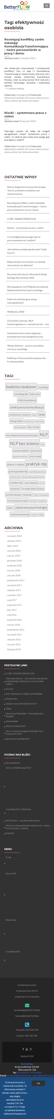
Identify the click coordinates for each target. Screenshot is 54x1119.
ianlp (41, 414)
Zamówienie (12, 721)
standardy (15, 488)
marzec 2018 (13, 570)
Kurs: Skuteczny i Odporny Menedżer (24, 693)
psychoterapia (15, 477)
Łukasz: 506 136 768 (27, 1035)
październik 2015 (15, 629)
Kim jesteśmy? (13, 762)
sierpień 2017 (14, 590)
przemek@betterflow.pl (19, 1075)
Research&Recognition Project (33, 477)
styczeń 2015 (14, 644)
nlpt (42, 444)
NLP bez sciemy (24, 443)
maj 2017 (11, 600)
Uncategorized (23, 94)
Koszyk (9, 688)
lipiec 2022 (12, 545)
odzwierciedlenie (21, 450)
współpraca (42, 501)
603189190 (23, 1072)
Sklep (8, 708)
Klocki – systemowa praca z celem (25, 227)
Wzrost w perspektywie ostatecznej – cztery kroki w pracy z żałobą (28, 826)
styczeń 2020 (14, 550)
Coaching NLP (13, 951)
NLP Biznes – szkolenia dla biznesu (23, 820)
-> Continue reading (14, 88)
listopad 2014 (14, 649)
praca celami (36, 97)
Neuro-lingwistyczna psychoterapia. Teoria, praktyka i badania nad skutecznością (26, 190)
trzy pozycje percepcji (18, 501)
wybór (10, 508)
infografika (16, 421)
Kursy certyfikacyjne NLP (18, 767)
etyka (34, 415)
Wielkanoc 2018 (15, 311)
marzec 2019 (13, 555)
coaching (43, 387)
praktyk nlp (16, 100)
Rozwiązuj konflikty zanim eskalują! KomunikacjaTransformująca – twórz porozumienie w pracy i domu (26, 46)
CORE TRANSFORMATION (21, 218)
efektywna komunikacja (27, 407)
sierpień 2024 (14, 540)
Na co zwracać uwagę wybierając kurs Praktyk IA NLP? (24, 732)
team (36, 495)
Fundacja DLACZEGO (27, 990)
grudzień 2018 (14, 560)
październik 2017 (15, 580)
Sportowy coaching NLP (18, 738)
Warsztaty (11, 919)
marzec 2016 (13, 624)
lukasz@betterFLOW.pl (27, 1015)
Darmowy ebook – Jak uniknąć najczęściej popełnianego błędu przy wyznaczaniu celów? (26, 681)
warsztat (33, 501)
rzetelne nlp (16, 482)
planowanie (36, 450)
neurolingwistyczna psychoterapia (21, 435)
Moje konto (11, 698)
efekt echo (35, 394)
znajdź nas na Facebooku (27, 996)
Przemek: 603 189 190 (27, 1029)
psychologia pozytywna (37, 472)
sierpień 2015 (14, 639)
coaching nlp (21, 394)
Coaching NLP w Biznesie (18, 809)
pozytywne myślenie (20, 456)
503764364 (35, 1072)
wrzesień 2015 (14, 634)
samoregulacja (31, 483)
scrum (42, 483)
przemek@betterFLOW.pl (27, 1010)
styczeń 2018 (14, 575)
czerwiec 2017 (14, 595)
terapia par (44, 495)
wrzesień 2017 (14, 585)
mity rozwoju (34, 427)
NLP (27, 97)
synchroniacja (13, 494)
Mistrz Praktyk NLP (16, 726)
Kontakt (10, 833)
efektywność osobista (14, 97)
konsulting (40, 421)
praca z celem (15, 464)
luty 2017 (12, 609)
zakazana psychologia (31, 507)
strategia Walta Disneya (33, 488)
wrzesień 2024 (14, 535)
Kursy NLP (11, 873)
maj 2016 (11, 614)
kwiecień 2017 (14, 605)
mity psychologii (19, 427)
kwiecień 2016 (14, 619)
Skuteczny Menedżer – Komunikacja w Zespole (25, 715)
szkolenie (27, 495)
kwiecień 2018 (14, 565)
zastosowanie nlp (20, 514)
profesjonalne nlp (18, 471)
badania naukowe (21, 386)
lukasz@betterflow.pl (43, 1075)
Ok (38, 1083)
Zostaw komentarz (30, 100)
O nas (8, 857)
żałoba (41, 515)
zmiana (34, 515)
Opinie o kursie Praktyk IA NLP (21, 703)
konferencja (29, 421)
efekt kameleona (27, 400)
